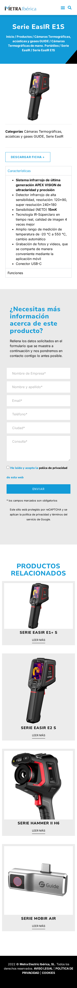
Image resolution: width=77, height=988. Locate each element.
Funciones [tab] (15, 273)
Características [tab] (19, 171)
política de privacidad (35, 514)
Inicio (10, 37)
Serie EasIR (54, 136)
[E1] (38, 96)
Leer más (38, 640)
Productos (24, 37)
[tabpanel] (38, 221)
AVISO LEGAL (43, 968)
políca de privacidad (53, 468)
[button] (62, 7)
